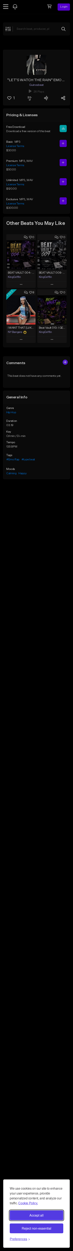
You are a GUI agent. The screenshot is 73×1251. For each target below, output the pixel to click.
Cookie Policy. (28, 1203)
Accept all (36, 1215)
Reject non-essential (36, 1228)
